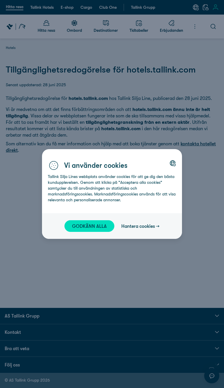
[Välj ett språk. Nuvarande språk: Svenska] (172, 163)
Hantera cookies (138, 226)
